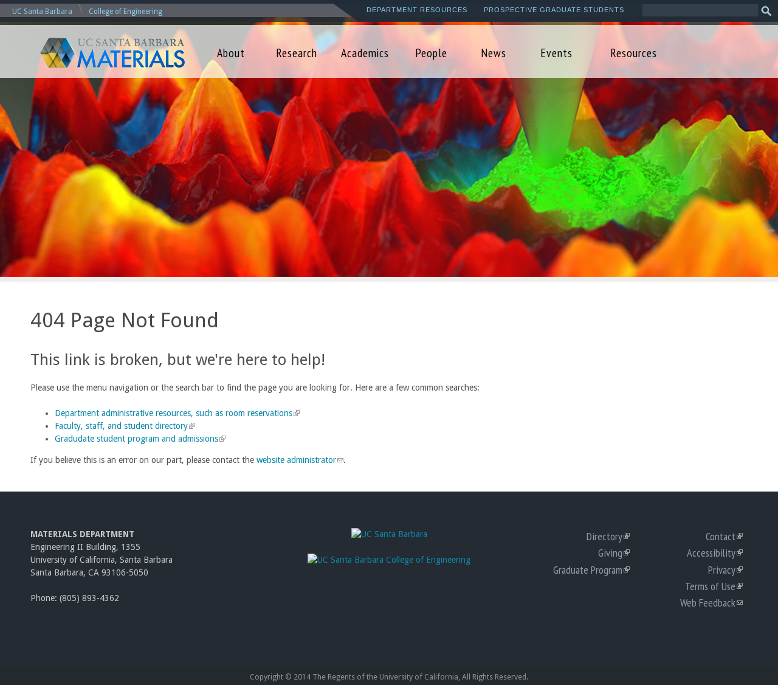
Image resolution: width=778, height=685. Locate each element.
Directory (608, 536)
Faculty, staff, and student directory (124, 426)
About (231, 52)
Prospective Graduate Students (554, 9)
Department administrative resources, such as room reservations (176, 413)
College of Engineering (125, 11)
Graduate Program (591, 569)
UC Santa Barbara (42, 11)
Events (556, 52)
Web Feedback (711, 602)
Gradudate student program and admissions (139, 438)
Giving (614, 552)
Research (296, 52)
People (431, 52)
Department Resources (417, 9)
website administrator (299, 460)
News (493, 52)
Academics (365, 52)
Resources (633, 52)
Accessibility (715, 552)
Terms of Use (714, 586)
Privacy (725, 569)
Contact (724, 536)
